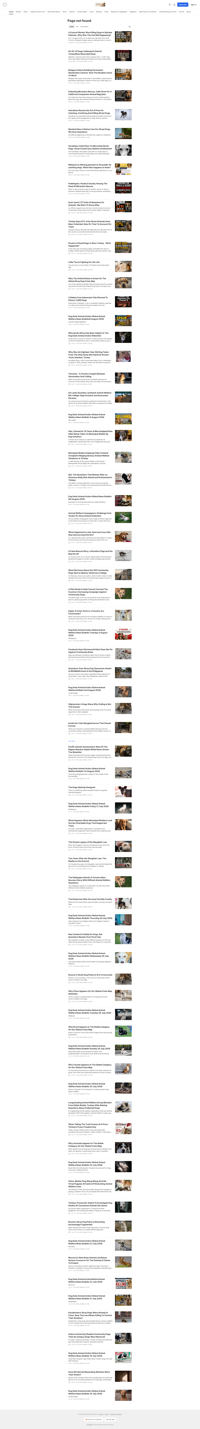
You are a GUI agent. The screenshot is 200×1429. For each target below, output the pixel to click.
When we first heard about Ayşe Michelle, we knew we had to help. (90, 903)
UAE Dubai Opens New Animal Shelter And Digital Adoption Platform (89, 963)
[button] (11, 11)
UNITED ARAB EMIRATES (77, 322)
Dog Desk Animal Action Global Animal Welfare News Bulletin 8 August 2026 (86, 415)
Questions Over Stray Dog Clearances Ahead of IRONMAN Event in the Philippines (89, 669)
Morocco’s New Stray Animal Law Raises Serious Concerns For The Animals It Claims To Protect (89, 1260)
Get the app (110, 1419)
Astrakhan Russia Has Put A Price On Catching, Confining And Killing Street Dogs (89, 111)
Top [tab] (77, 27)
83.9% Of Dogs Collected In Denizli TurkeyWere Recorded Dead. (85, 52)
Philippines (72, 638)
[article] (100, 38)
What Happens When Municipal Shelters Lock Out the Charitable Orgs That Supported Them (90, 823)
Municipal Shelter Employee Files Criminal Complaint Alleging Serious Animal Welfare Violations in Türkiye (88, 456)
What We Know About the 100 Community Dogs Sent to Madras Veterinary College (88, 571)
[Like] (69, 64)
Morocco (71, 1285)
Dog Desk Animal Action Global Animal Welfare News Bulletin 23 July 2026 (86, 1242)
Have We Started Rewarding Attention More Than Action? (89, 1373)
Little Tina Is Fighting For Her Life (84, 262)
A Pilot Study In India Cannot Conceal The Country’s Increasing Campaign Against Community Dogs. (88, 592)
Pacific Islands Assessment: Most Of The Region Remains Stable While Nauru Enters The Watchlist (88, 749)
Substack (90, 1425)
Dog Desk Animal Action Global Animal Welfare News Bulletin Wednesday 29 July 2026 (88, 956)
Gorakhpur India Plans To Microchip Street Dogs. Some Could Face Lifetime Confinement (90, 147)
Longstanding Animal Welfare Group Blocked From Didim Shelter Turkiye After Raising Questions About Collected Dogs (89, 1105)
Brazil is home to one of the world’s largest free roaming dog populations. (90, 1033)
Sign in (193, 5)
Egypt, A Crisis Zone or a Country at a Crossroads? (86, 612)
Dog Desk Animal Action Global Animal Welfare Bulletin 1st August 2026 (86, 769)
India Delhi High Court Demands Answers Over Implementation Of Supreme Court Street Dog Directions (88, 1052)
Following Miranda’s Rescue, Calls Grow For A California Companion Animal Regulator (90, 93)
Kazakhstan (72, 1301)
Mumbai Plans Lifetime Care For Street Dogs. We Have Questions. (89, 130)
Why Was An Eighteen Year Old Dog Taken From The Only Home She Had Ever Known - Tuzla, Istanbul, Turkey (89, 355)
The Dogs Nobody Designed (81, 787)
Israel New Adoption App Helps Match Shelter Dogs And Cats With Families (90, 1360)
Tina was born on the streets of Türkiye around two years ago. (88, 266)
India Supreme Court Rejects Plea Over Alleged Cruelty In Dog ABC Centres (88, 922)
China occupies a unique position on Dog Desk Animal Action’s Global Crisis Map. (87, 998)
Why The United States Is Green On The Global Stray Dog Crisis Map (87, 279)
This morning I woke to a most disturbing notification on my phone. (90, 171)
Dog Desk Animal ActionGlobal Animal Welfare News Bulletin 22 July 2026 (86, 1280)
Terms (107, 1414)
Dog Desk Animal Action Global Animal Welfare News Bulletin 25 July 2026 (86, 1085)
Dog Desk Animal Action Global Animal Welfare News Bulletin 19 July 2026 (86, 1354)
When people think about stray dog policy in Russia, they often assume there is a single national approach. (88, 1228)
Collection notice (116, 1414)
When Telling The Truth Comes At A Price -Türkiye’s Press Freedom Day (88, 1125)
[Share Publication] (174, 4)
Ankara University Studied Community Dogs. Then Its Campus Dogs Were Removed (89, 1335)
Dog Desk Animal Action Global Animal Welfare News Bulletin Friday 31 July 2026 (88, 805)
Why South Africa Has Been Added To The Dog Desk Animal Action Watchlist (88, 334)
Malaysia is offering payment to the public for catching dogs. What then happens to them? (89, 166)
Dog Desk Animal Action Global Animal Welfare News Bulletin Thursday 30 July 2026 (90, 916)
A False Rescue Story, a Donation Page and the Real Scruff (90, 552)
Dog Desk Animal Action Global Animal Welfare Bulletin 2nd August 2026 (86, 688)
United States (73, 693)
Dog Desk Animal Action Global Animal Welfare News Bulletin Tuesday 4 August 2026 (87, 633)
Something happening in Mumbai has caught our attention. (89, 135)
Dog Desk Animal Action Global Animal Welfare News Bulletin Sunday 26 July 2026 (89, 1047)
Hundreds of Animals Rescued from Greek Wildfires (86, 502)
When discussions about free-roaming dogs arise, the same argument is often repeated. (89, 711)
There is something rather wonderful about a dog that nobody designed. (87, 791)
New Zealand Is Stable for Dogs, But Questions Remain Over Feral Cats (85, 935)
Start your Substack (94, 1419)
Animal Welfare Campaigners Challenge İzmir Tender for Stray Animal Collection (90, 514)
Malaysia (71, 1016)
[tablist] (78, 27)
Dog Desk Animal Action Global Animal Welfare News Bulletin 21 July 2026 (86, 1297)
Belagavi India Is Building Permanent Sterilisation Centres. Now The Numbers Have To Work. (90, 73)
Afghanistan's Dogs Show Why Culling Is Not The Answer (89, 705)
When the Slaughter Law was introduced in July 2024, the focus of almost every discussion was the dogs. (88, 846)
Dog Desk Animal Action (84, 42)
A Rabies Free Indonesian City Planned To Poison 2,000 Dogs (88, 298)
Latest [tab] (72, 27)
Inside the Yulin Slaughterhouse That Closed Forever (89, 724)
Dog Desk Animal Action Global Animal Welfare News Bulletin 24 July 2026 (86, 1163)
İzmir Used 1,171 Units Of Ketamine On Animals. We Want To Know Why (86, 203)
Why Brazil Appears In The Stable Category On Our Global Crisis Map (89, 1028)
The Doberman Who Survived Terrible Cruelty (90, 899)
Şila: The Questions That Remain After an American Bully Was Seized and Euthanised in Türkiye (90, 477)
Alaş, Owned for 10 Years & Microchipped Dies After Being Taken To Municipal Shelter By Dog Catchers (90, 434)
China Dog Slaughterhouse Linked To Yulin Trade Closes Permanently (88, 775)
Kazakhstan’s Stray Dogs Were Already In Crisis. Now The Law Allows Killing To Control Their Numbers (90, 1315)
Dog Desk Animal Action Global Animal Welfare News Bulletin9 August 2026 (86, 317)
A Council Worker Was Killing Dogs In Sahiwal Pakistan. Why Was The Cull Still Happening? (90, 33)
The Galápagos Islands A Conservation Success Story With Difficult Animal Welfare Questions (89, 880)
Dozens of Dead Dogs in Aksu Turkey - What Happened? (89, 244)
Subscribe (183, 5)
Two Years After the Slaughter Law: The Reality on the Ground (87, 859)
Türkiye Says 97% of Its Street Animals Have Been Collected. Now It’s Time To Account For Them (89, 224)
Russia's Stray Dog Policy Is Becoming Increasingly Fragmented (86, 1223)
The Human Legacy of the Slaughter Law (87, 842)
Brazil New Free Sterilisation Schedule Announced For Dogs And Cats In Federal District (89, 1169)
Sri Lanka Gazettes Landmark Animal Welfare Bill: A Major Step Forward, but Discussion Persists (89, 395)
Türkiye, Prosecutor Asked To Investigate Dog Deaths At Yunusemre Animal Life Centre (90, 1204)
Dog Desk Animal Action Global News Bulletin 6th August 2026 (90, 497)
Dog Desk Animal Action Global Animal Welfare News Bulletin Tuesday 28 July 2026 (89, 1011)
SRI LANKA (72, 420)
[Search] (170, 4)
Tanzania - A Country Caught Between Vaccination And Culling (86, 375)
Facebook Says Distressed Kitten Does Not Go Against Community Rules (90, 650)
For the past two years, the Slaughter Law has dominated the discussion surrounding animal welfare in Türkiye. (90, 865)
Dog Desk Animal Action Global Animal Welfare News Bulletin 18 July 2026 (86, 1392)
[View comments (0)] (83, 64)
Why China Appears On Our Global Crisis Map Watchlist (90, 992)
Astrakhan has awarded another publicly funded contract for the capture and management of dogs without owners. (90, 117)
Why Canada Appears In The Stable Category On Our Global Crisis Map (89, 1066)
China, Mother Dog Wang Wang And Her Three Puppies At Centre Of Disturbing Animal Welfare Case (90, 1184)
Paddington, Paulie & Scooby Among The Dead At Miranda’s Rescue (87, 184)
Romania (71, 1246)
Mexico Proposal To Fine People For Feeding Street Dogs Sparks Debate (88, 1090)
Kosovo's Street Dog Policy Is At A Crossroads (90, 975)
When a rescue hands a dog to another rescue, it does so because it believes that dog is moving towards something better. (89, 190)
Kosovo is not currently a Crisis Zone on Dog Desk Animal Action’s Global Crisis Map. (89, 979)
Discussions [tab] (84, 27)
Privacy (101, 1414)
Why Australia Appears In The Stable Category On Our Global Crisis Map (85, 1144)
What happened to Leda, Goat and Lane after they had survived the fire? (89, 533)
